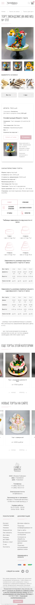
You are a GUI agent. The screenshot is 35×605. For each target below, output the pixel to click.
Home (3, 11)
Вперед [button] (21, 392)
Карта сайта (22, 530)
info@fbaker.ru (17, 493)
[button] (1, 84)
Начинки (6, 527)
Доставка (6, 535)
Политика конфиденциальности (25, 526)
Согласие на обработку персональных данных (22, 540)
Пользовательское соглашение (24, 533)
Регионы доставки (6, 538)
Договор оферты (23, 523)
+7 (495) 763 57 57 (17, 487)
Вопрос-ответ (8, 542)
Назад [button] (13, 392)
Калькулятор (7, 530)
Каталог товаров (6, 524)
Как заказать (7, 532)
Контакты (6, 547)
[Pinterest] (27, 571)
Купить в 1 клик (11, 137)
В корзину (26, 137)
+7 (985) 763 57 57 (17, 485)
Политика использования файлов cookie (23, 547)
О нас (5, 544)
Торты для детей (29, 11)
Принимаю (18, 601)
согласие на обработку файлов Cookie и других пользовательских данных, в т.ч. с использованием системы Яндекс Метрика (18, 592)
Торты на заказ (14, 11)
